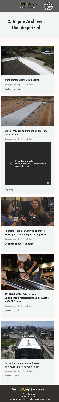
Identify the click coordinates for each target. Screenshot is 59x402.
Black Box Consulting (41, 399)
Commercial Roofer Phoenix (19, 243)
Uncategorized (10, 84)
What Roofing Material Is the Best (22, 80)
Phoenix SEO (12, 399)
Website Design (25, 399)
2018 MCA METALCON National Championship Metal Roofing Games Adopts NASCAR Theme (27, 298)
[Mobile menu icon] (5, 5)
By (25, 84)
